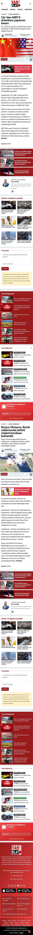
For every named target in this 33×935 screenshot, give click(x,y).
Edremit (14, 920)
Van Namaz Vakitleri (10, 903)
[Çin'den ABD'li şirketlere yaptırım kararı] (16, 47)
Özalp (28, 920)
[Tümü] (31, 348)
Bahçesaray (6, 924)
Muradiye (23, 920)
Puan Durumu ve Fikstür (8, 909)
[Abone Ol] (30, 59)
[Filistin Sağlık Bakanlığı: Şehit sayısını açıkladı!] (24, 235)
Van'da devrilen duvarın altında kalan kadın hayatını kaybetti (22, 365)
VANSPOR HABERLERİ (20, 377)
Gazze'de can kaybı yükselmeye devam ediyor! (7, 212)
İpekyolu (4, 920)
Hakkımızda (17, 924)
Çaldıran (6, 922)
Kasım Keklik (15, 181)
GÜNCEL (12, 9)
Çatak (26, 922)
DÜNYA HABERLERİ (14, 14)
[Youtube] (18, 885)
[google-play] (24, 891)
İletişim (23, 924)
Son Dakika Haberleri (10, 914)
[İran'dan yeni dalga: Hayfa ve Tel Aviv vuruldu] (8, 235)
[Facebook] (9, 885)
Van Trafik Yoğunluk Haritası (23, 904)
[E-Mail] (12, 191)
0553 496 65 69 (17, 875)
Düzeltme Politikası (16, 926)
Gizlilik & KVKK (26, 926)
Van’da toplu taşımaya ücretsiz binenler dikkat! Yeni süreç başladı (22, 398)
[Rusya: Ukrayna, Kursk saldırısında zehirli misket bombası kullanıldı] (16, 462)
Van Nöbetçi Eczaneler (7, 899)
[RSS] (24, 885)
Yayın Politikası (6, 926)
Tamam (21, 932)
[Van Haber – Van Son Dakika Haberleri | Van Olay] (15, 3)
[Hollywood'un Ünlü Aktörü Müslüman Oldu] (8, 220)
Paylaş (5, 59)
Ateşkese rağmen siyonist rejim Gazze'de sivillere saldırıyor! (24, 227)
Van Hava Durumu (24, 898)
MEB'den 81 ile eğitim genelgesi (21, 389)
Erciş (18, 920)
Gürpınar (21, 922)
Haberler (3, 14)
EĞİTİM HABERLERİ (19, 385)
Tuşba (9, 920)
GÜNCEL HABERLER (19, 352)
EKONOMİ (28, 9)
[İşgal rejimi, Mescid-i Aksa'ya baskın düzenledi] (24, 205)
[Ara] (30, 4)
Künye (28, 924)
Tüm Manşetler (23, 909)
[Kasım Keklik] (5, 183)
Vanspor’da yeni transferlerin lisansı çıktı (21, 381)
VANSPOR (4, 9)
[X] (12, 885)
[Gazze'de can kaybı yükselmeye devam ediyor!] (8, 205)
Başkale (11, 922)
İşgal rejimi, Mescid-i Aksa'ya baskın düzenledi (23, 212)
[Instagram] (15, 885)
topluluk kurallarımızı (17, 274)
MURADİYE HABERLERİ (20, 369)
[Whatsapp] (21, 885)
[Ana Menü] (2, 3)
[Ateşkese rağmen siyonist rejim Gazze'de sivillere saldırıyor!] (24, 220)
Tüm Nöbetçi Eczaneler (17, 418)
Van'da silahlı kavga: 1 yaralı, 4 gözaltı (22, 356)
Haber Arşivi (22, 914)
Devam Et (13, 188)
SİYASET (20, 9)
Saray (11, 924)
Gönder (5, 268)
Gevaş (16, 922)
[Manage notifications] (29, 931)
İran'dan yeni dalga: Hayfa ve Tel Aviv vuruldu (7, 242)
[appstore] (8, 891)
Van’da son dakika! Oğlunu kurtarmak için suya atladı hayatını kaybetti (22, 373)
